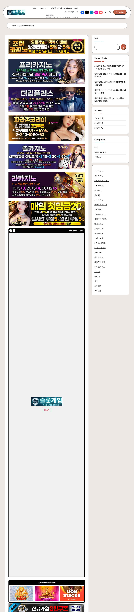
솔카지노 (98, 190)
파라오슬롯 (98, 228)
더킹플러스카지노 (101, 181)
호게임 (97, 195)
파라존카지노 (99, 214)
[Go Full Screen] (14, 230)
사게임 (97, 272)
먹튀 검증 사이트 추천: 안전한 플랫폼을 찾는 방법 (109, 83)
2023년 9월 (99, 128)
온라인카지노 (99, 252)
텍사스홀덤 (98, 233)
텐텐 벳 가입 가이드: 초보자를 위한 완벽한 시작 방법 (110, 91)
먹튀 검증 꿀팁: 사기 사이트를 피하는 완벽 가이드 (110, 75)
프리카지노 (98, 185)
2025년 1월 (98, 123)
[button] (119, 12)
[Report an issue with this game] (10, 230)
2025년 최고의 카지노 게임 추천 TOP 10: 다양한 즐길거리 (109, 67)
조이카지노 (98, 176)
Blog (96, 147)
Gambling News (100, 152)
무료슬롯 (98, 157)
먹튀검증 (98, 286)
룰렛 (96, 281)
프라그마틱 (98, 238)
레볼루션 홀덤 (100, 262)
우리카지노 (98, 200)
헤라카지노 (98, 224)
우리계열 (98, 209)
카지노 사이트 (100, 243)
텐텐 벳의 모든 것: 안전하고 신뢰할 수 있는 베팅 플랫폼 (109, 99)
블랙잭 (97, 276)
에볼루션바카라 (100, 205)
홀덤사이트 (98, 257)
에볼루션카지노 (100, 219)
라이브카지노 (99, 267)
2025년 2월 (99, 118)
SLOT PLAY (21, 593)
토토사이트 (98, 171)
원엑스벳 (98, 291)
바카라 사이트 (100, 248)
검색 (96, 38)
